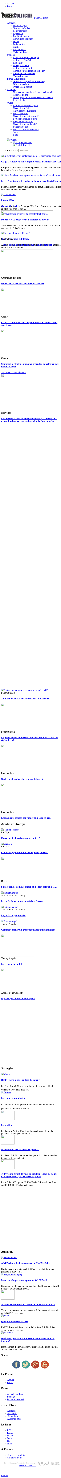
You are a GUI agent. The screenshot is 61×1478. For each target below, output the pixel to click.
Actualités (11, 23)
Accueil (10, 3)
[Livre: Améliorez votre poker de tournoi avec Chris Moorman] (31, 175)
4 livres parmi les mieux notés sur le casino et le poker (27, 245)
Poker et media (20, 31)
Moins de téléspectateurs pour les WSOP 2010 (24, 1280)
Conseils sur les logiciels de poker (29, 71)
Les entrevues (19, 49)
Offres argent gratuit (22, 87)
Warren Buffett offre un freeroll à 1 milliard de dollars (28, 1304)
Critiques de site (20, 95)
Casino (16, 47)
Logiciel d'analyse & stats (25, 118)
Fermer (4, 1475)
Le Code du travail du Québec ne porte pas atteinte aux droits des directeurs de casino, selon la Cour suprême (29, 419)
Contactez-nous (14, 1457)
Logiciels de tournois (23, 121)
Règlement (18, 63)
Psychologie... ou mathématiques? (18, 998)
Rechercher (12, 150)
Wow (9, 1438)
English (26, 145)
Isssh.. (10, 1433)
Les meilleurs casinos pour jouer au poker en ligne (26, 818)
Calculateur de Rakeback (24, 110)
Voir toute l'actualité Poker (13, 372)
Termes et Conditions (17, 1455)
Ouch (9, 1443)
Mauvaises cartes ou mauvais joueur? (20, 1149)
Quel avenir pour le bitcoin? (15, 239)
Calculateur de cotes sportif (25, 116)
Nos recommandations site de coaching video (34, 92)
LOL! (10, 1430)
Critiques (11, 89)
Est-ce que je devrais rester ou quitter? (20, 838)
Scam (15, 132)
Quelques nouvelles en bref (14, 1321)
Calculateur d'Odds (22, 108)
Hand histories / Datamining (26, 129)
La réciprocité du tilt (11, 964)
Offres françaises (21, 84)
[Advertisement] (30, 557)
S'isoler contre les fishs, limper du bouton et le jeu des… (29, 887)
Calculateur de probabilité (25, 124)
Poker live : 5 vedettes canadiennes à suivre (22, 283)
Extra (15, 134)
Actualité (11, 1410)
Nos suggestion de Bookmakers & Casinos (33, 97)
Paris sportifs (19, 44)
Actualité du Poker (16, 1394)
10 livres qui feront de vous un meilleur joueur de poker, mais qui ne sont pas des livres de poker (29, 1175)
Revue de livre (20, 100)
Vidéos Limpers (20, 76)
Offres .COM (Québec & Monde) (29, 81)
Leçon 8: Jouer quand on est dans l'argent (22, 901)
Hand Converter (20, 113)
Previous (5, 200)
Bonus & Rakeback (16, 79)
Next (12, 200)
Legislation (18, 33)
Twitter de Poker (21, 52)
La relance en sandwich (13, 1098)
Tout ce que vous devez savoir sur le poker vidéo (25, 698)
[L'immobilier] (8, 194)
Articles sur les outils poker (25, 105)
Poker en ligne (20, 25)
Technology (12, 1416)
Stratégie (11, 55)
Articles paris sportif (22, 68)
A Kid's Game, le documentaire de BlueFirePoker (26, 1263)
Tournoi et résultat (21, 28)
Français (27, 142)
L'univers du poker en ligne (26, 57)
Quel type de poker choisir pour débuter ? (22, 779)
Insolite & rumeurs (21, 36)
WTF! (10, 1435)
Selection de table (21, 126)
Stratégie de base (21, 65)
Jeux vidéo (12, 1413)
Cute (9, 1441)
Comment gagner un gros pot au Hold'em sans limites (28, 929)
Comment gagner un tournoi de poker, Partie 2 (24, 852)
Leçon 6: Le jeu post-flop (13, 915)
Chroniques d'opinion (23, 39)
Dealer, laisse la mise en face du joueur (20, 1080)
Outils (10, 103)
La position (6, 1125)
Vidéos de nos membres (24, 73)
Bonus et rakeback (15, 1399)
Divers (16, 41)
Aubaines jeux (14, 1418)
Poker (10, 6)
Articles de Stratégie (22, 60)
